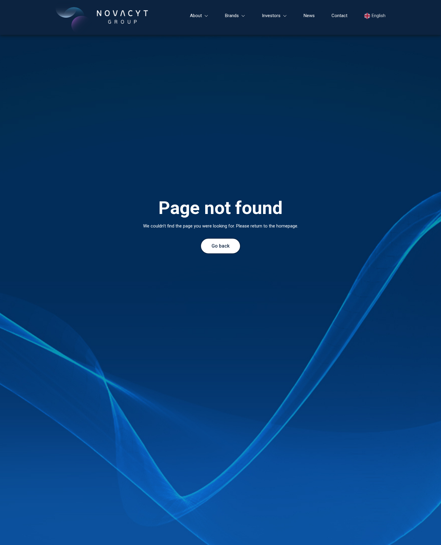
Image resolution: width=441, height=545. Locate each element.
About (196, 15)
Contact (339, 15)
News (309, 15)
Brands (232, 15)
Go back (221, 246)
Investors (271, 15)
